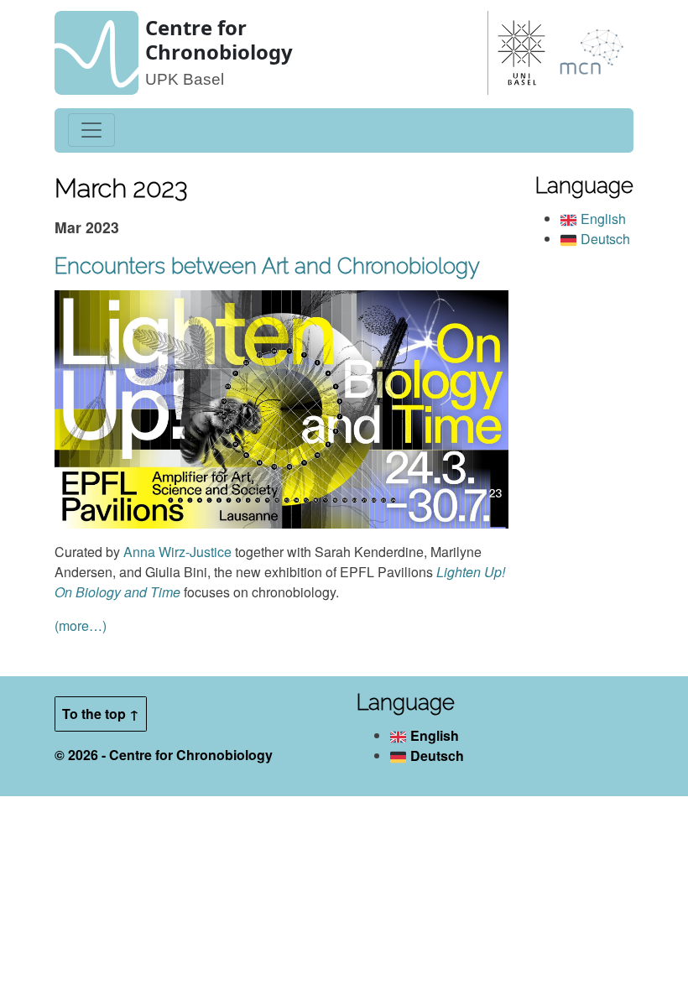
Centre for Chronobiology (219, 39)
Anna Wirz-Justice (177, 551)
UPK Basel (184, 79)
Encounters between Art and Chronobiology (267, 266)
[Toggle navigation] (91, 130)
